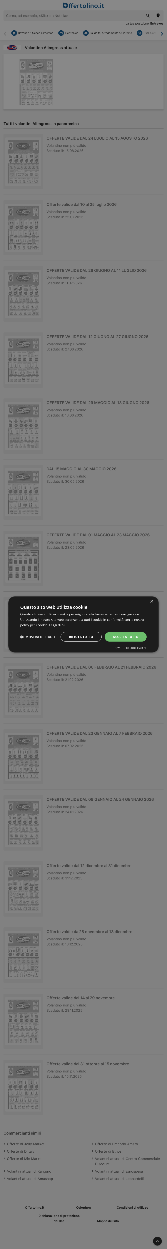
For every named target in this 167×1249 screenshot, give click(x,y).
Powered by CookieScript (130, 647)
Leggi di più (57, 625)
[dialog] (83, 624)
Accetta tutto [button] (125, 636)
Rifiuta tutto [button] (81, 636)
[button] (37, 636)
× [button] (151, 601)
